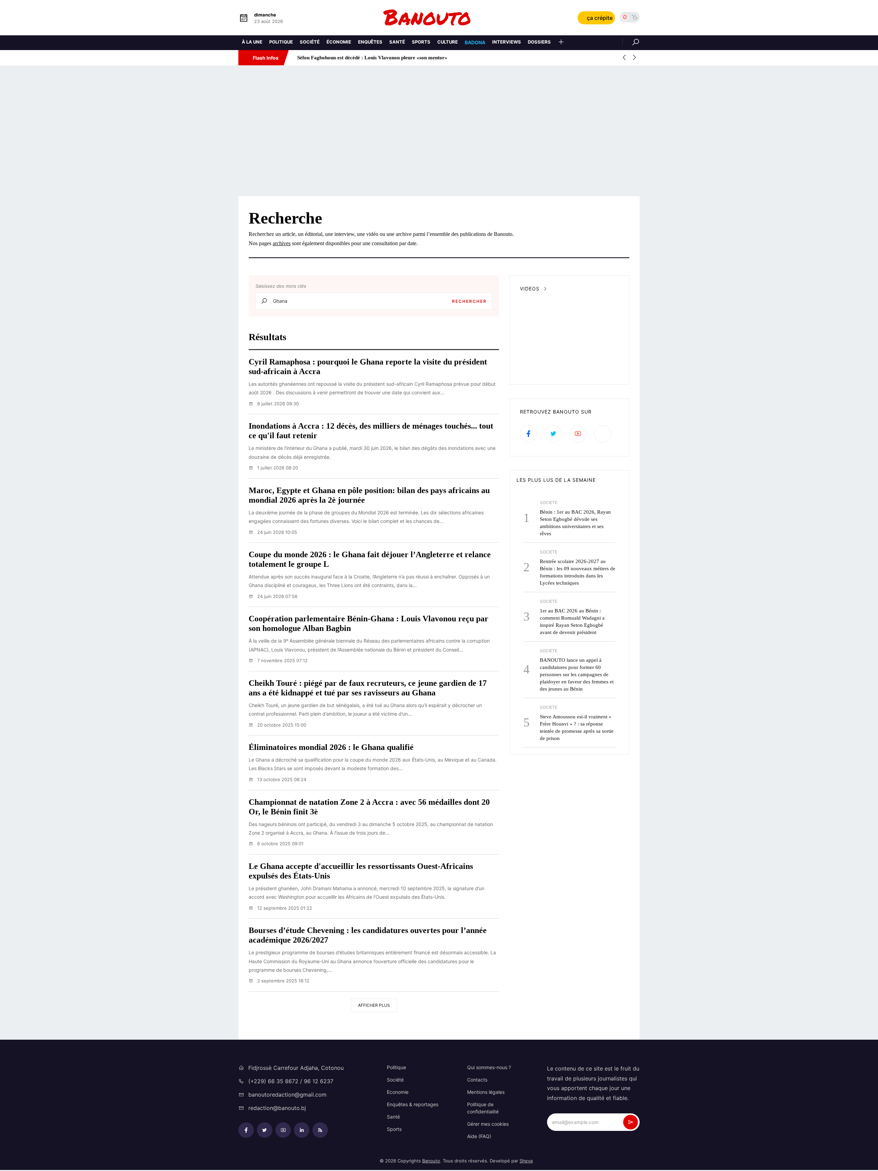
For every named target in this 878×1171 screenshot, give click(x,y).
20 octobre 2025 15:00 (281, 725)
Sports (421, 42)
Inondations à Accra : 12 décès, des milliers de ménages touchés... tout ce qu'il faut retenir (371, 430)
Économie (339, 42)
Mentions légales (486, 1092)
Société (310, 42)
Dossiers (539, 42)
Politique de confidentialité (483, 1107)
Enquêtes (370, 42)
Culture (447, 42)
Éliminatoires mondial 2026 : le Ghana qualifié (331, 747)
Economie (397, 1092)
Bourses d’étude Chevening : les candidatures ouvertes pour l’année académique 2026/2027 (368, 935)
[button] (561, 42)
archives (281, 243)
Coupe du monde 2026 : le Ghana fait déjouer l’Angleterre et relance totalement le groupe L (370, 559)
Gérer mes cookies (488, 1124)
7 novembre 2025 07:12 (282, 660)
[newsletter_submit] (630, 1122)
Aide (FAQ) (479, 1136)
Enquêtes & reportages (412, 1104)
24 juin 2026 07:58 (276, 596)
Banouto (431, 1160)
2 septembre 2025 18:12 (282, 980)
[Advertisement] (439, 131)
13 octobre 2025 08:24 (281, 779)
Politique (281, 42)
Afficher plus (374, 1005)
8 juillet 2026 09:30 (277, 403)
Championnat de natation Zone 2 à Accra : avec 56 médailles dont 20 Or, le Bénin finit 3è (369, 807)
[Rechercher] (631, 41)
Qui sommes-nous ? (489, 1067)
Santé (397, 42)
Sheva (526, 1160)
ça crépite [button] (600, 17)
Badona (475, 42)
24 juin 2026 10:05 (276, 532)
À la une (252, 42)
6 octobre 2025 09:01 (280, 843)
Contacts (477, 1080)
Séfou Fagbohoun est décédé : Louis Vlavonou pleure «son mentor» (369, 57)
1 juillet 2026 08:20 (277, 467)
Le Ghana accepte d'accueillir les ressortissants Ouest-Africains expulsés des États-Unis (361, 871)
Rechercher (469, 301)
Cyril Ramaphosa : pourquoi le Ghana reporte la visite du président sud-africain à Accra (368, 366)
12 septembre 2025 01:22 (284, 908)
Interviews (506, 42)
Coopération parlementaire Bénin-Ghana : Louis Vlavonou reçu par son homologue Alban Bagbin (368, 623)
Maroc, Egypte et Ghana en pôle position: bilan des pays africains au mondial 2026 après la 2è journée (369, 495)
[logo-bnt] (439, 17)
